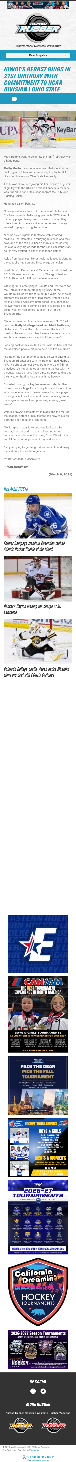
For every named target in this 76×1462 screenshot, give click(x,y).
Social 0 (33, 1391)
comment (14, 98)
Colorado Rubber (38, 28)
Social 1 (43, 1391)
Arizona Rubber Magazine (21, 1413)
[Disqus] (38, 746)
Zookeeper (34, 1450)
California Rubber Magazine (53, 1413)
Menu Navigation (38, 55)
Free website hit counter (38, 1460)
